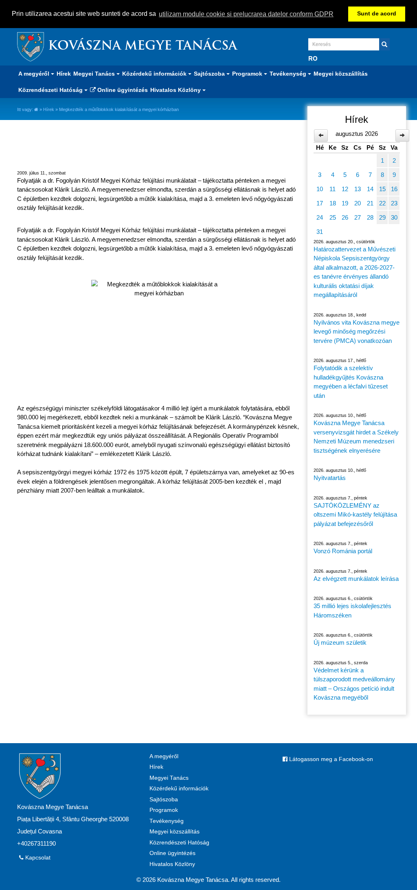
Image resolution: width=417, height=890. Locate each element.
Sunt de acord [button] (376, 14)
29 (382, 217)
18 (332, 203)
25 (332, 217)
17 (319, 203)
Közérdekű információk (178, 788)
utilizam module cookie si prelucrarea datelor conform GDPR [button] (246, 14)
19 (345, 203)
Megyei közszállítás (341, 73)
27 (357, 217)
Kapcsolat (37, 858)
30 (394, 217)
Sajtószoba (163, 799)
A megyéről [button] (34, 73)
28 (370, 217)
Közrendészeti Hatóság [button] (51, 90)
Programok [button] (248, 73)
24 (319, 217)
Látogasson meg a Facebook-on (330, 759)
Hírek (64, 73)
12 (345, 188)
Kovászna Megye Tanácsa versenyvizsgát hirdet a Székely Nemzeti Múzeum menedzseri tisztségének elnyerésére (356, 436)
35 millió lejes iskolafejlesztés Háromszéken (352, 610)
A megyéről (163, 756)
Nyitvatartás (330, 477)
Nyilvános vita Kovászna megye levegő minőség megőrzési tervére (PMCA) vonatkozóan (356, 331)
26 (345, 217)
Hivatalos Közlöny (172, 864)
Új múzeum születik (340, 642)
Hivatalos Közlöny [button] (176, 90)
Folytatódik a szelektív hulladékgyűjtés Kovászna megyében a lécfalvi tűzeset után (351, 381)
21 (370, 203)
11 (332, 188)
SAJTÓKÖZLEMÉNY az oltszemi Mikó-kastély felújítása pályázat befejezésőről (355, 514)
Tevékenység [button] (289, 73)
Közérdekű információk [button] (155, 73)
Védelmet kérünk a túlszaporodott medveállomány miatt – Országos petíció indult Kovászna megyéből (354, 684)
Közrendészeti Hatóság (179, 843)
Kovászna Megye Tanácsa (142, 46)
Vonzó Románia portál (343, 551)
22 (382, 203)
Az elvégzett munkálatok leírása (356, 578)
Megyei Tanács (169, 778)
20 (357, 203)
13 (357, 188)
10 (319, 188)
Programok (163, 810)
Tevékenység (166, 821)
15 (382, 188)
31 (319, 231)
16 (394, 188)
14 (370, 188)
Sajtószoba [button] (210, 73)
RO (313, 58)
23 (394, 203)
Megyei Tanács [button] (94, 73)
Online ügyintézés (122, 90)
